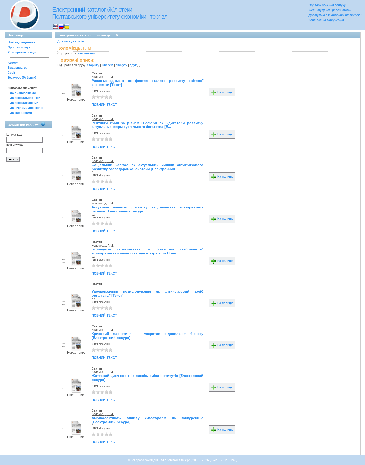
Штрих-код (14, 134)
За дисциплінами (23, 93)
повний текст (104, 104)
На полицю (225, 92)
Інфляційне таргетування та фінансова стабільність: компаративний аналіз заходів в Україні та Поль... (147, 251)
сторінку (93, 65)
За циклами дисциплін (26, 108)
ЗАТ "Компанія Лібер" (175, 460)
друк (133, 65)
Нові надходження (21, 42)
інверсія (107, 65)
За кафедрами (21, 113)
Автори (13, 62)
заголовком (86, 53)
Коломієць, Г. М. (103, 77)
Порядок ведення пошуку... (328, 5)
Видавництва (17, 67)
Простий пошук (19, 47)
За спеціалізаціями (24, 103)
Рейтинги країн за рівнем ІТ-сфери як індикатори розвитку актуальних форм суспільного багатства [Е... (147, 125)
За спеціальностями (25, 98)
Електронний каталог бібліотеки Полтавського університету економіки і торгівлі (110, 13)
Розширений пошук (22, 52)
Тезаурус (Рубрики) (22, 77)
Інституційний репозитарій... (331, 10)
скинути (121, 65)
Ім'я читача (14, 145)
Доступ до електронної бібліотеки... (336, 15)
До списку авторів (70, 41)
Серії (11, 72)
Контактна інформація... (327, 20)
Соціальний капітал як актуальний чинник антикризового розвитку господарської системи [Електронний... (147, 167)
